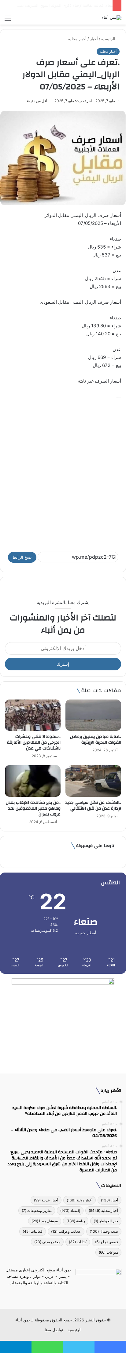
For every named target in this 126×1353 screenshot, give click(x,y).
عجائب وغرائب (66, 1231)
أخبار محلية (77, 38)
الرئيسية (109, 38)
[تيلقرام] (59, 1294)
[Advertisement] (63, 473)
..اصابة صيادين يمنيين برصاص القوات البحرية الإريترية (95, 739)
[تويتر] (66, 1294)
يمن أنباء (22, 1319)
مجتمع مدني (47, 1241)
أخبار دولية (79, 1200)
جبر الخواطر (106, 1221)
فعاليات (33, 1231)
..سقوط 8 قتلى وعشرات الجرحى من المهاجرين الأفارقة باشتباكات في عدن (34, 742)
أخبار (94, 38)
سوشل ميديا (44, 1221)
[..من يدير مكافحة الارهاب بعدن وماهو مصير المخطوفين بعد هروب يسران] (33, 781)
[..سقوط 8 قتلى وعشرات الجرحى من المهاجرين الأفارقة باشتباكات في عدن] (33, 715)
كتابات (78, 1241)
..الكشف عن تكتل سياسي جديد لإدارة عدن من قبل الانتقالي (93, 805)
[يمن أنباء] (111, 17)
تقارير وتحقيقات (37, 1210)
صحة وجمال (104, 1231)
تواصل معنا (54, 1329)
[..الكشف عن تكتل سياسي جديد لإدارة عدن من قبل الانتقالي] (93, 781)
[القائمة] (8, 20)
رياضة (75, 1221)
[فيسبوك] (74, 1294)
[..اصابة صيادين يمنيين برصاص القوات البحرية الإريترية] (93, 715)
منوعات (108, 1252)
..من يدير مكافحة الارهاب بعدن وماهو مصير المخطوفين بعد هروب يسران (33, 808)
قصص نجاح (106, 1241)
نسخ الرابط (22, 557)
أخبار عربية (46, 1200)
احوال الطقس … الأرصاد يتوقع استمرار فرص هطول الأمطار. (58, 5)
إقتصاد (70, 1210)
